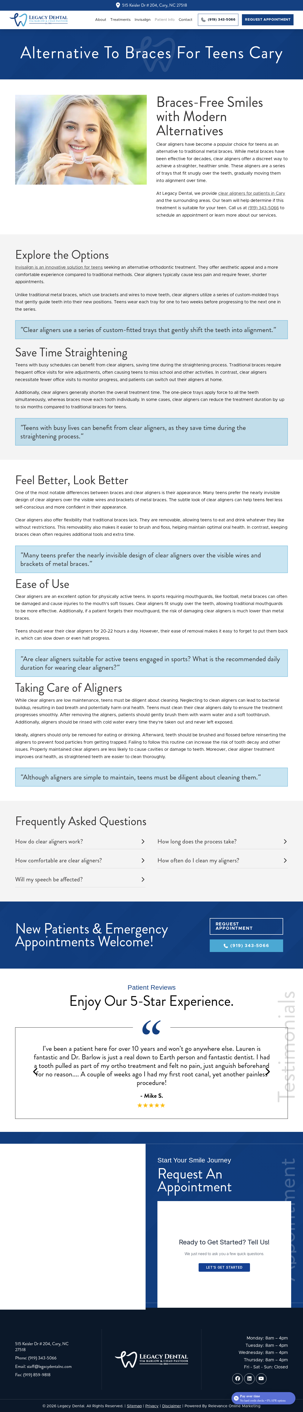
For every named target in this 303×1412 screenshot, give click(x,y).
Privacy (152, 1406)
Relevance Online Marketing (234, 1406)
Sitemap (134, 1406)
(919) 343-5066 (263, 208)
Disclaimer (171, 1406)
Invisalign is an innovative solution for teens (59, 267)
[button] (80, 841)
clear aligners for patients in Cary (251, 193)
